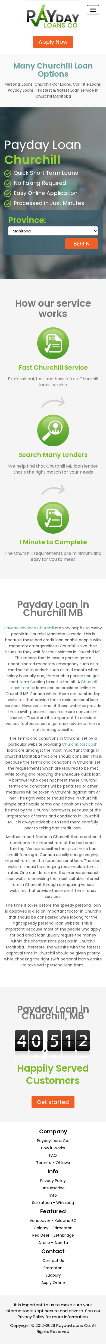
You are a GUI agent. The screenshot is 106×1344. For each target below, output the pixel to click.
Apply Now (53, 42)
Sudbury (53, 1275)
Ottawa (63, 1162)
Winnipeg (65, 1202)
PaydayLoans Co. (53, 1140)
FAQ (53, 1155)
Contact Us (53, 1260)
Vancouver (40, 1220)
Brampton (53, 1268)
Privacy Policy (53, 1180)
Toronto (43, 1162)
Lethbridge (64, 1235)
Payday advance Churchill (29, 628)
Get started (53, 1102)
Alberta (61, 1242)
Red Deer (40, 1235)
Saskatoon (42, 1202)
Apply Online (53, 1282)
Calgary (41, 1228)
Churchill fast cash (80, 744)
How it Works (53, 1148)
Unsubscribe (53, 1188)
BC (74, 1220)
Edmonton (63, 1228)
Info (53, 1195)
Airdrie (44, 1242)
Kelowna (62, 1220)
